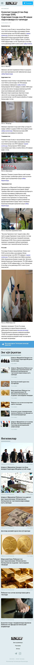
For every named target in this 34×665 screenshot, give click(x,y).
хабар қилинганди (7, 131)
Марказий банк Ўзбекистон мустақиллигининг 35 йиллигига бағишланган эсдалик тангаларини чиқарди (15, 561)
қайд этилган (28, 43)
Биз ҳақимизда (18, 642)
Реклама (18, 645)
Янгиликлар (5, 8)
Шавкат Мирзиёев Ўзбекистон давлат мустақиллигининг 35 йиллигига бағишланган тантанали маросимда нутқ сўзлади (16, 500)
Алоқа (18, 648)
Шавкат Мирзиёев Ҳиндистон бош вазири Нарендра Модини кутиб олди (16, 468)
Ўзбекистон (4, 464)
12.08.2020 (4, 23)
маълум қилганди (22, 330)
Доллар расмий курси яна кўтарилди (15, 531)
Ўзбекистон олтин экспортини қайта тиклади (15, 593)
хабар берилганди (7, 74)
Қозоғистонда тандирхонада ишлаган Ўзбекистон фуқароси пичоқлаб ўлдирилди (16, 624)
